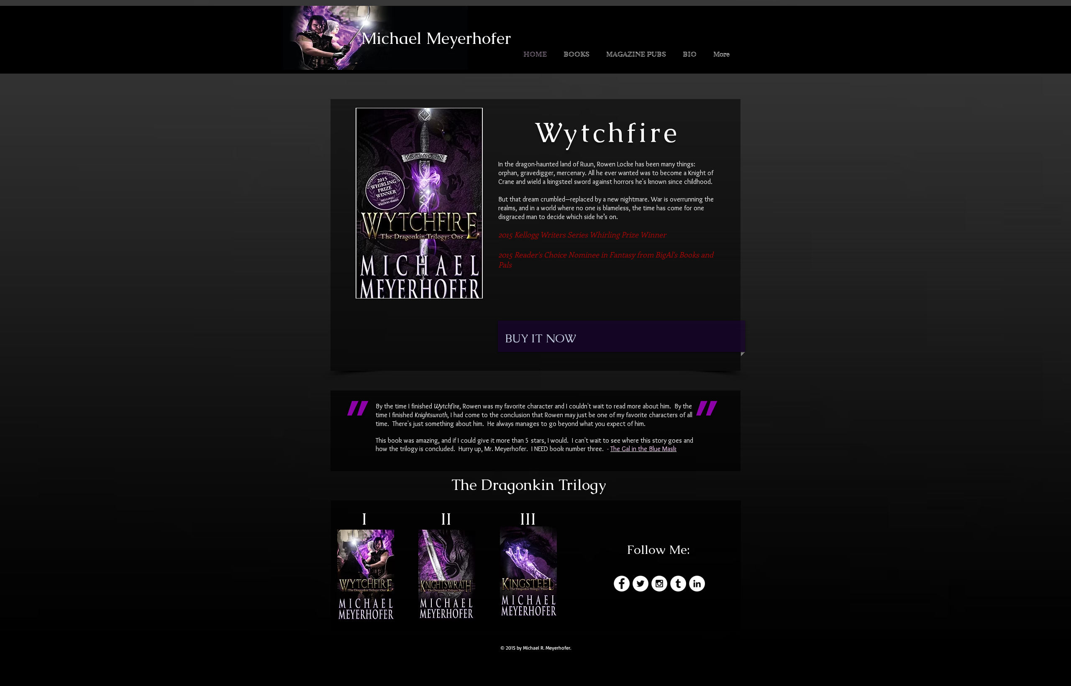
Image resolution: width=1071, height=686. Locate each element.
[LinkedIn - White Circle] (697, 584)
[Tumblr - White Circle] (678, 584)
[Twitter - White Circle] (640, 584)
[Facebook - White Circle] (622, 584)
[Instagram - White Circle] (659, 584)
